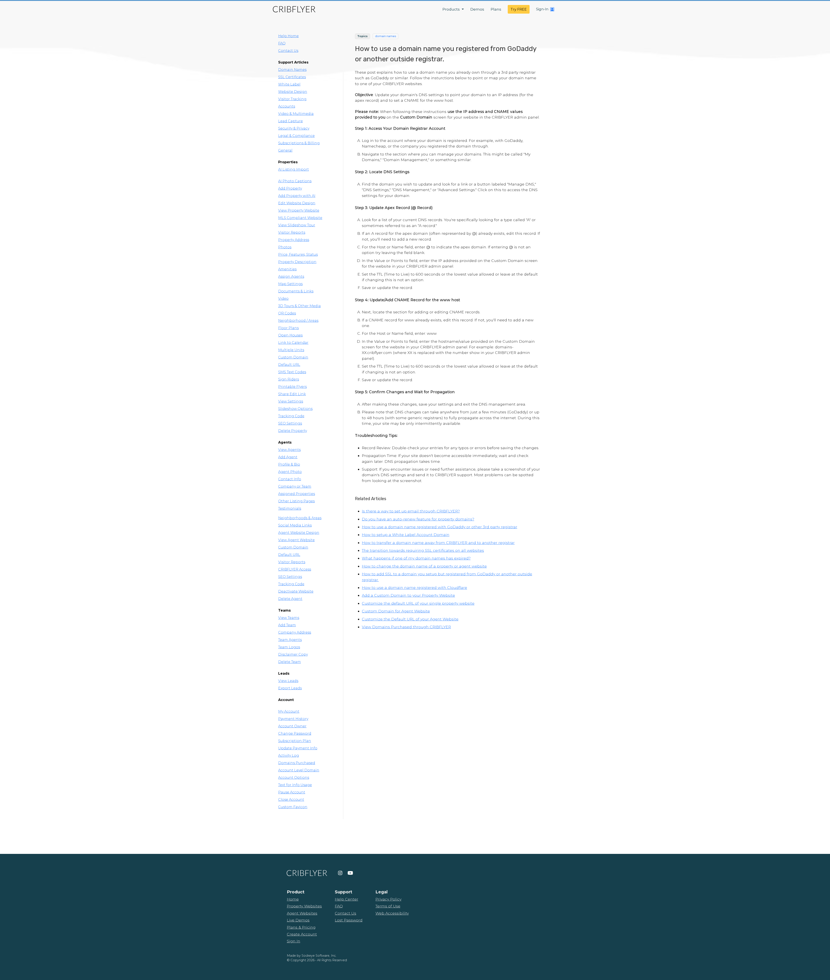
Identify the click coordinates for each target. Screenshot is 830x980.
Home (293, 899)
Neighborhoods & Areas (299, 518)
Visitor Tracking (292, 99)
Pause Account (291, 792)
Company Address (294, 632)
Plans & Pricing (301, 927)
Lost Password (348, 920)
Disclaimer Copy (293, 654)
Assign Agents (291, 276)
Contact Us (288, 51)
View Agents (289, 450)
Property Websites (304, 906)
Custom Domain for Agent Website (396, 611)
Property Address (293, 240)
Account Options (293, 777)
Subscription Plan (294, 741)
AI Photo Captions (294, 181)
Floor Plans (288, 328)
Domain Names (292, 70)
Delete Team (289, 662)
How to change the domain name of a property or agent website (424, 566)
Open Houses (290, 335)
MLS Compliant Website (300, 218)
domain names (385, 36)
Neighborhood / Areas (298, 321)
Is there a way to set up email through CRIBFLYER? (411, 511)
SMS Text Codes (292, 372)
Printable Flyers (292, 387)
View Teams (288, 618)
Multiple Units (291, 350)
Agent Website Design (298, 533)
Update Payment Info (297, 748)
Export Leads (290, 688)
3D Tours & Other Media (299, 306)
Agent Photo (290, 472)
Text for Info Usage (295, 785)
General (285, 150)
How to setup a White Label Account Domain (405, 534)
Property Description (297, 262)
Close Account (291, 800)
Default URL (289, 365)
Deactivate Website (295, 591)
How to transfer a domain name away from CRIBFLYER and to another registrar (438, 542)
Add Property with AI (296, 196)
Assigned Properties (296, 494)
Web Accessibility (392, 913)
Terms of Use (387, 906)
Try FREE (519, 9)
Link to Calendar (293, 343)
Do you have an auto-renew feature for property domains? (418, 519)
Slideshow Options (295, 409)
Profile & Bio (289, 464)
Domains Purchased (296, 763)
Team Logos (289, 647)
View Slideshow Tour (296, 225)
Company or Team (294, 486)
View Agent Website (296, 540)
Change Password (294, 733)
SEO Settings (290, 423)
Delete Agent (290, 599)
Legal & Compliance (296, 136)
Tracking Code (291, 416)
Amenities (287, 269)
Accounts (286, 106)
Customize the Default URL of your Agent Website (410, 619)
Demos (477, 9)
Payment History (293, 719)
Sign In (293, 941)
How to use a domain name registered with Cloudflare (414, 587)
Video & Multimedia (296, 114)
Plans (496, 9)
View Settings (290, 401)
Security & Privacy (293, 128)
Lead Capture (290, 121)
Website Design (292, 92)
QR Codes (287, 313)
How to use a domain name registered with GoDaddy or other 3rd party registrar (439, 527)
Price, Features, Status (298, 254)
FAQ (282, 43)
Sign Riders (288, 379)
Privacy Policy (388, 899)
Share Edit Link (292, 394)
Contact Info (289, 479)
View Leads (288, 681)
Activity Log (288, 755)
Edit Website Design (296, 203)
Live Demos (298, 920)
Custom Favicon (292, 807)
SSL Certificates (292, 77)
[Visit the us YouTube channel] (350, 873)
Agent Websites (302, 913)
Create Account (302, 934)
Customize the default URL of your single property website (418, 603)
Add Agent (287, 457)
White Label (289, 84)
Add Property (290, 188)
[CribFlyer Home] (294, 9)
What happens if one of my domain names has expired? (416, 558)
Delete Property (292, 431)
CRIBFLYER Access (294, 569)
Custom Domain (293, 357)
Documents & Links (295, 291)
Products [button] (451, 9)
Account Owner (292, 726)
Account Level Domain (298, 770)
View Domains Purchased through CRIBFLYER (406, 627)
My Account (288, 711)
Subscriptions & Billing (299, 143)
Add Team (287, 625)
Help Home (288, 36)
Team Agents (290, 640)
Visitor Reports (291, 232)
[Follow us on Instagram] (340, 873)
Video (283, 299)
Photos (284, 247)
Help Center (346, 899)
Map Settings (290, 284)
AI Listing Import (293, 169)
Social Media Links (295, 525)
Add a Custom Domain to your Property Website (408, 595)
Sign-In (542, 9)
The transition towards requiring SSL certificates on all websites (423, 550)
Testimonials (289, 508)
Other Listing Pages (296, 501)
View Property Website (298, 210)
